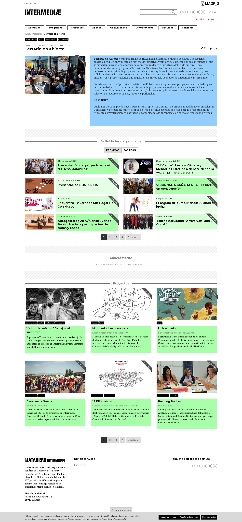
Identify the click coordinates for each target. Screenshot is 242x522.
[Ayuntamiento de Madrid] (210, 3)
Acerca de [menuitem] (34, 27)
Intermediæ (29, 3)
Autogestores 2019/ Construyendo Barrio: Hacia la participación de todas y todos (84, 224)
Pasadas (130, 150)
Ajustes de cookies (168, 517)
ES (215, 12)
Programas (37, 33)
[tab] (112, 150)
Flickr (203, 12)
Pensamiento (31, 39)
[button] (55, 93)
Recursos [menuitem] (167, 27)
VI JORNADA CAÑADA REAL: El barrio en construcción (185, 186)
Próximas (113, 150)
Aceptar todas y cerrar (189, 517)
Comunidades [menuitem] (118, 27)
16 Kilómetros (102, 401)
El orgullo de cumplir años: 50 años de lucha (186, 204)
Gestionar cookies (121, 510)
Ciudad (94, 323)
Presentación (50, 39)
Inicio (27, 33)
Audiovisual (63, 39)
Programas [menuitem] (55, 27)
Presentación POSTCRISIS (78, 185)
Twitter (182, 12)
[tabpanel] (121, 199)
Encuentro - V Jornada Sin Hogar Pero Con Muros (87, 204)
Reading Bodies (169, 401)
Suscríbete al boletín (206, 19)
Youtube (198, 12)
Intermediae (43, 12)
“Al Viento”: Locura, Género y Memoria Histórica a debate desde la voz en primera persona (185, 169)
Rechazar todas (209, 517)
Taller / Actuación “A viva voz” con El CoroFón (185, 222)
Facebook (187, 12)
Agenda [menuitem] (97, 27)
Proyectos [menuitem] (77, 27)
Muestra (60, 323)
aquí (124, 519)
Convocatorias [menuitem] (144, 27)
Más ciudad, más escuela (110, 328)
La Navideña (167, 328)
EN (210, 12)
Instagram (192, 12)
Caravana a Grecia (39, 401)
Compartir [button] (210, 48)
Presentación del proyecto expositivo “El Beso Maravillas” (87, 167)
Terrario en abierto (54, 33)
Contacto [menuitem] (188, 27)
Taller (41, 39)
